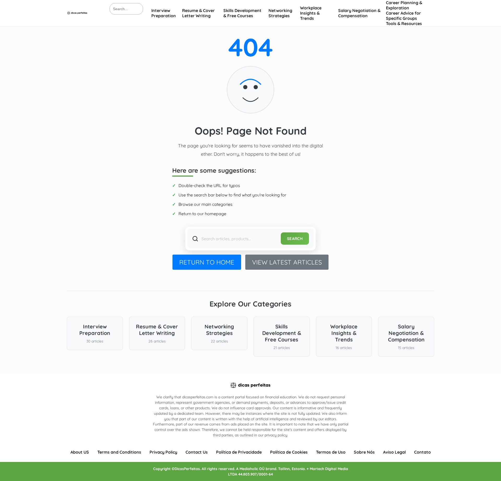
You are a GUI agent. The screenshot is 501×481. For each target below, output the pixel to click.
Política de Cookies (289, 452)
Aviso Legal (394, 452)
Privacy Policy (163, 452)
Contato (422, 452)
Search (295, 238)
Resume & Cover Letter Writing (198, 13)
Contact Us (197, 452)
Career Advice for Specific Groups (403, 15)
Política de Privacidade (239, 452)
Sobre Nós (364, 452)
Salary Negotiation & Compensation (359, 13)
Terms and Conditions (119, 452)
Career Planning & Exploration (404, 5)
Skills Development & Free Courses (242, 13)
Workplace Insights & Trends (310, 13)
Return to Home (206, 262)
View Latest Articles (287, 262)
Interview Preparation (163, 13)
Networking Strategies (280, 13)
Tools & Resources (404, 23)
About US (79, 452)
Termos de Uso (330, 452)
